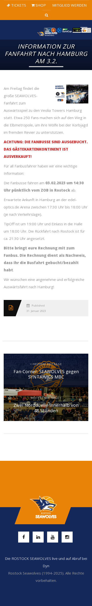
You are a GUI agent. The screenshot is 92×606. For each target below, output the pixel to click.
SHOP (40, 5)
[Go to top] (46, 507)
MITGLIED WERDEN (69, 5)
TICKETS (18, 5)
